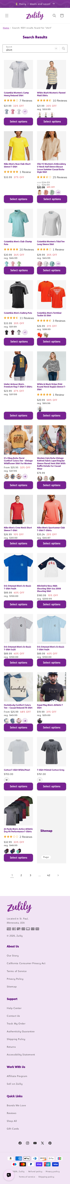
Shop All (12, 1120)
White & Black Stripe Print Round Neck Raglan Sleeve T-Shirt (51, 387)
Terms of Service (17, 971)
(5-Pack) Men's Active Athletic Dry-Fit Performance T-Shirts (18, 830)
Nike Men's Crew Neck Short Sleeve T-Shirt (18, 529)
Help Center (14, 1008)
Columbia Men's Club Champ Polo (18, 243)
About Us (13, 946)
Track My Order (16, 1023)
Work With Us (16, 1067)
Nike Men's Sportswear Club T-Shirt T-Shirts (51, 529)
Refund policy (35, 1171)
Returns (11, 1046)
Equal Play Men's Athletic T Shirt (50, 706)
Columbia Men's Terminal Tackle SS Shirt (49, 314)
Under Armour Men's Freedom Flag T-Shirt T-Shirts (18, 385)
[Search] (63, 48)
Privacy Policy (15, 978)
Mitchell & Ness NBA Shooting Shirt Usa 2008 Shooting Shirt (49, 588)
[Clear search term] (56, 48)
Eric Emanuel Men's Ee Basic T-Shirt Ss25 (17, 648)
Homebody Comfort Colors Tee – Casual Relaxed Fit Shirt (18, 706)
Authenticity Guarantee (20, 1031)
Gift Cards (13, 1128)
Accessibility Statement (21, 1054)
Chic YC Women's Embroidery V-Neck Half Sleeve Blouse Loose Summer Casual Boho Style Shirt (51, 168)
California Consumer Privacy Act (26, 963)
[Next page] (58, 875)
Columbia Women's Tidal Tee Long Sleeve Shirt (51, 243)
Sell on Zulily (14, 1083)
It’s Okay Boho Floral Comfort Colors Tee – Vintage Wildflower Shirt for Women (18, 461)
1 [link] (12, 875)
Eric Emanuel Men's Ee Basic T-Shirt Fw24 (17, 587)
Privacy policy (53, 1171)
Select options (18, 121)
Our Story (13, 955)
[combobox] (35, 48)
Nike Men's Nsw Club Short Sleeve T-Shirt (17, 165)
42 (48, 875)
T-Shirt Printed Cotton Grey (50, 770)
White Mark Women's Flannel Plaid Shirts (51, 94)
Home (6, 28)
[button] (7, 15)
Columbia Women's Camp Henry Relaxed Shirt (16, 94)
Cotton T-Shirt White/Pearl (17, 770)
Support (12, 999)
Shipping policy (46, 1177)
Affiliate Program (17, 1076)
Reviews (11, 1113)
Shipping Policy (16, 1039)
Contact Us (13, 1015)
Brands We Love (16, 1105)
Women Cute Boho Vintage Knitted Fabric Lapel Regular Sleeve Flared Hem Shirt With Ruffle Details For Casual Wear (51, 463)
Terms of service (27, 1177)
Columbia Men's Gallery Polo (18, 313)
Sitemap (46, 830)
